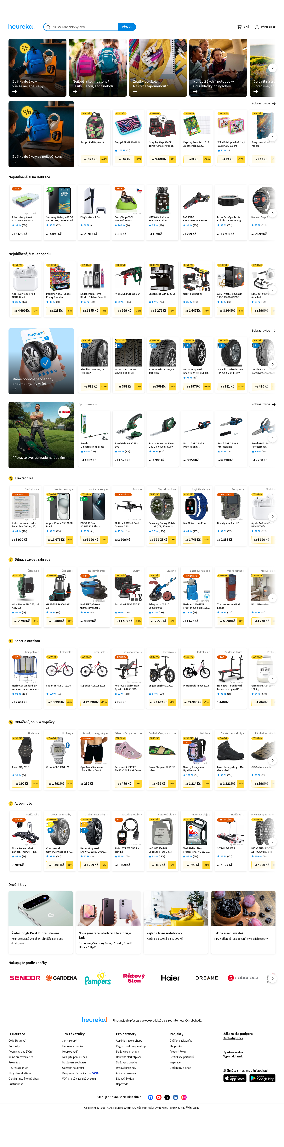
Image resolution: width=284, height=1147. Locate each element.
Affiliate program (126, 1073)
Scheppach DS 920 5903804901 (159, 606)
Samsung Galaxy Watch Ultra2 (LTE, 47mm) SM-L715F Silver (162, 525)
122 (25, 302)
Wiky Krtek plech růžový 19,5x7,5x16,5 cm (231, 144)
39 (195, 225)
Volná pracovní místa (21, 1057)
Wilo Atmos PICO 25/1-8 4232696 (25, 606)
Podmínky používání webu (184, 1108)
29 (161, 302)
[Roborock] (243, 978)
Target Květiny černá (92, 142)
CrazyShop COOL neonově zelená (124, 219)
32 (161, 451)
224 (59, 531)
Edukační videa (125, 1079)
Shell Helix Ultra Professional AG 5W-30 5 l (196, 850)
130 (162, 856)
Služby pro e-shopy (127, 1052)
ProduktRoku (178, 1052)
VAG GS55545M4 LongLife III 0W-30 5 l (160, 850)
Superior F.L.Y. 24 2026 (92, 685)
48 (93, 302)
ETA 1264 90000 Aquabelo (260, 295)
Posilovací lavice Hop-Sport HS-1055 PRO (127, 687)
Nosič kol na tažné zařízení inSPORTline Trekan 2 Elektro (24, 850)
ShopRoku (176, 1046)
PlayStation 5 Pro (90, 217)
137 (196, 531)
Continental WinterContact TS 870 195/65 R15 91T (58, 850)
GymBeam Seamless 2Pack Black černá (91, 769)
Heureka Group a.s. (124, 1108)
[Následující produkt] (272, 137)
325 (230, 531)
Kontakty (14, 1046)
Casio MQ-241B (20, 767)
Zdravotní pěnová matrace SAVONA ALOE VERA (25, 219)
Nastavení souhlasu (74, 1063)
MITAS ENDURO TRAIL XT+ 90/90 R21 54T (263, 850)
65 (229, 225)
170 (162, 531)
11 (24, 531)
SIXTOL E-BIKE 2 (226, 848)
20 (93, 856)
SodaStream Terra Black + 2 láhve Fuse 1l (93, 295)
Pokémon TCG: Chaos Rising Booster (58, 295)
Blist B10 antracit (261, 604)
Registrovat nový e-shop (131, 1046)
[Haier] (170, 978)
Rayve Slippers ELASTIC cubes (162, 769)
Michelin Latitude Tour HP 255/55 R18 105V (230, 371)
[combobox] (81, 27)
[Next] (272, 67)
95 (93, 612)
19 (93, 451)
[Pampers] (97, 978)
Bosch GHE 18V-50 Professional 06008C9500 (193, 445)
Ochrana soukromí (73, 1068)
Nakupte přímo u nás (74, 1057)
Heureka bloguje (18, 1068)
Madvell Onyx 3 (259, 217)
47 (229, 856)
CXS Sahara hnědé (261, 767)
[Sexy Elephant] (134, 978)
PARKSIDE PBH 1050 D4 (127, 294)
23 (195, 302)
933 (264, 694)
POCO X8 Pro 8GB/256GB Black (90, 525)
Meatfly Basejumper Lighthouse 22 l (194, 769)
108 (127, 302)
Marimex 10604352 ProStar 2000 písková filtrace (195, 606)
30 (127, 451)
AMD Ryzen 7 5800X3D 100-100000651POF (229, 295)
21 (127, 531)
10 (58, 302)
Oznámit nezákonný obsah (24, 1079)
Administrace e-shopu (129, 1041)
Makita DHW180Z (192, 294)
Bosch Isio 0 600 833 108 (126, 445)
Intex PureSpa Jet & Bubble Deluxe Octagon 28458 (230, 219)
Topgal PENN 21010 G (127, 142)
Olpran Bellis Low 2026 (196, 685)
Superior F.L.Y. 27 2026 (58, 685)
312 (264, 225)
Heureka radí (69, 1052)
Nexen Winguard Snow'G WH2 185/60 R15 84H (197, 371)
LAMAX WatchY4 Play (194, 523)
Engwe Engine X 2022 (161, 685)
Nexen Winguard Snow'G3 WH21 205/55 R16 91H (92, 850)
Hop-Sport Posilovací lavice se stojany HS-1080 (229, 687)
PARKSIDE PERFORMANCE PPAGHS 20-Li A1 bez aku (196, 219)
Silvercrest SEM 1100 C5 (162, 294)
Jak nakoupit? (70, 1041)
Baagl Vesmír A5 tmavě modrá (265, 144)
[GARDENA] (61, 978)
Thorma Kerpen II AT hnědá (228, 606)
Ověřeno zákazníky (181, 1041)
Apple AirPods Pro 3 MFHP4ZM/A (23, 295)
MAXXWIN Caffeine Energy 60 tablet (159, 219)
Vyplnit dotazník (233, 1057)
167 (25, 694)
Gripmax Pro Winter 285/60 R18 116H (126, 371)
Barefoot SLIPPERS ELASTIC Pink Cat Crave (128, 769)
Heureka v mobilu (72, 1046)
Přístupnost (16, 1084)
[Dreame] (206, 978)
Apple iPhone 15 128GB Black (59, 525)
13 (161, 612)
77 (127, 856)
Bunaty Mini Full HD (228, 523)
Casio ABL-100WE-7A (57, 767)
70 (58, 856)
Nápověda (122, 1084)
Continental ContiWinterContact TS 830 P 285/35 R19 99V (265, 371)
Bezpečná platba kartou (76, 1073)
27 (229, 612)
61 (93, 225)
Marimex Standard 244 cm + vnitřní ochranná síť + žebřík (24, 687)
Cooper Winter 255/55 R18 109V (161, 371)
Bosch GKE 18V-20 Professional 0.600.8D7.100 (262, 445)
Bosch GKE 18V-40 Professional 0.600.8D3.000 (228, 445)
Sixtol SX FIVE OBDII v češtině (127, 850)
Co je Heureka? (17, 1041)
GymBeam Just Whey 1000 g (263, 687)
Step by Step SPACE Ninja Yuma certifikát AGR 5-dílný (161, 144)
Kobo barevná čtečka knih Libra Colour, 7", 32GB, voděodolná (24, 525)
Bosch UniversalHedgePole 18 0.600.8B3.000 (94, 445)
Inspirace (175, 1063)
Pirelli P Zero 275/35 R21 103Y (92, 371)
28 (161, 225)
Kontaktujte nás (233, 1038)
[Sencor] (25, 978)
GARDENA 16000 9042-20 (58, 606)
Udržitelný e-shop (180, 1068)
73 (264, 302)
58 (24, 225)
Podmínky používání (20, 1052)
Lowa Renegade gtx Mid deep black (230, 769)
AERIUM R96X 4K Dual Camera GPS (127, 525)
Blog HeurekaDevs (20, 1073)
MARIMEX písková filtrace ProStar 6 (90, 606)
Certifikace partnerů (182, 1057)
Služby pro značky (126, 1063)
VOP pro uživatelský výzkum (79, 1079)
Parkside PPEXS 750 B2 (127, 604)
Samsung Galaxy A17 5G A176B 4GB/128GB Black (59, 219)
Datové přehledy (126, 1068)
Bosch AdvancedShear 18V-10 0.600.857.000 (161, 445)
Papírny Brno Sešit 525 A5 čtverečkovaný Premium (196, 144)
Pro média (14, 1063)
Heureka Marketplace (129, 1057)
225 (59, 225)
